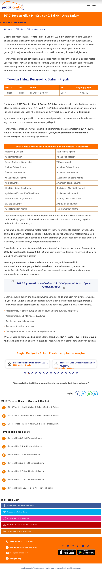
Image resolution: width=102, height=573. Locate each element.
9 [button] (54, 373)
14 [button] (73, 373)
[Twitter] (83, 393)
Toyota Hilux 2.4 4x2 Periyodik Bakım (25, 438)
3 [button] (32, 373)
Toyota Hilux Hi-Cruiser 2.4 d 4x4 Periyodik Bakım (30, 488)
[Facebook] (77, 393)
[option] (27, 364)
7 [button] (47, 373)
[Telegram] (95, 393)
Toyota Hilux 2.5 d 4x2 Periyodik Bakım (26, 463)
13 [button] (69, 373)
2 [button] (28, 373)
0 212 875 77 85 (22, 542)
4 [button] (36, 373)
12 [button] (65, 373)
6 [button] (43, 373)
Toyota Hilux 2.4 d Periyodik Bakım (24, 455)
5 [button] (39, 373)
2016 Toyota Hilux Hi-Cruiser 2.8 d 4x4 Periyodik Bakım (33, 416)
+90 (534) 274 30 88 (23, 547)
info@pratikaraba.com (18, 553)
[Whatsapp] (89, 393)
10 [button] (58, 373)
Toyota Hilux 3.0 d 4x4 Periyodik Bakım (26, 480)
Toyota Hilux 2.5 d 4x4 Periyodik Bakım (26, 471)
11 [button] (62, 373)
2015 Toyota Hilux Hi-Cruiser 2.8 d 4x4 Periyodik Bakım (33, 424)
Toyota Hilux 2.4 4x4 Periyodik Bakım (25, 446)
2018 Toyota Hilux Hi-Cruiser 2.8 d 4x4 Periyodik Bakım (33, 407)
